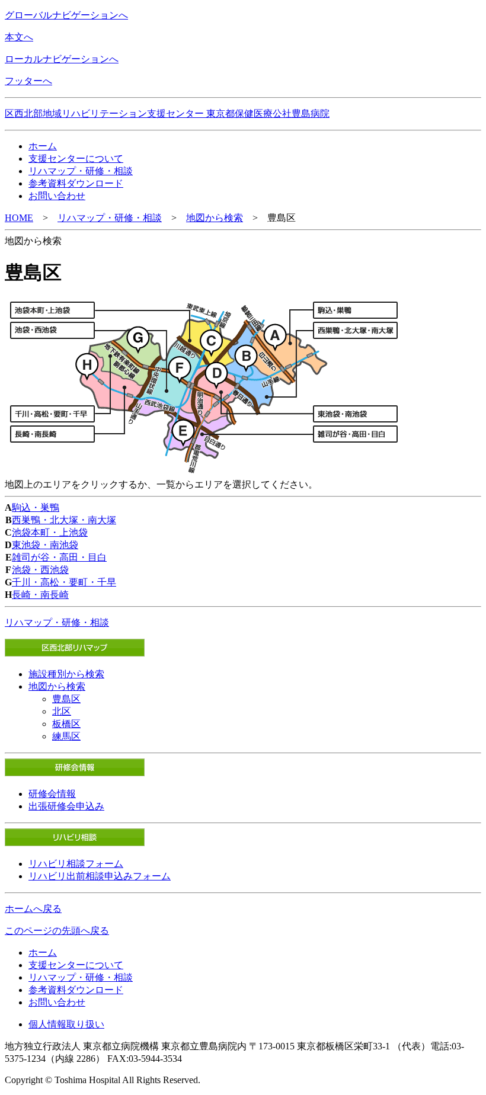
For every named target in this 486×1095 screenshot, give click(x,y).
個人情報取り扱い (66, 1024)
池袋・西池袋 (40, 570)
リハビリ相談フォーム (75, 864)
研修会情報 (52, 794)
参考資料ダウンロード (75, 183)
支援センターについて (75, 158)
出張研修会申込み (66, 806)
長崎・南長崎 (40, 595)
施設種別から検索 (66, 674)
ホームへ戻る (33, 909)
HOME (19, 218)
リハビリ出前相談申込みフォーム (99, 876)
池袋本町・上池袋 (50, 532)
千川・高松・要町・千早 (64, 582)
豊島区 (66, 699)
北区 (61, 711)
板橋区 (66, 724)
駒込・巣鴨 (35, 507)
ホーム (42, 146)
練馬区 (66, 736)
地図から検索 (214, 218)
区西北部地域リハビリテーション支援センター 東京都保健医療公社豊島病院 (167, 113)
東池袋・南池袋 (45, 545)
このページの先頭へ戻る (57, 931)
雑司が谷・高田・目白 (59, 557)
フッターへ (28, 81)
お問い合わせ (56, 196)
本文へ (19, 37)
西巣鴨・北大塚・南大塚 (64, 520)
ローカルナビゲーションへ (62, 59)
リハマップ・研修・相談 (80, 171)
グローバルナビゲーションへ (66, 15)
